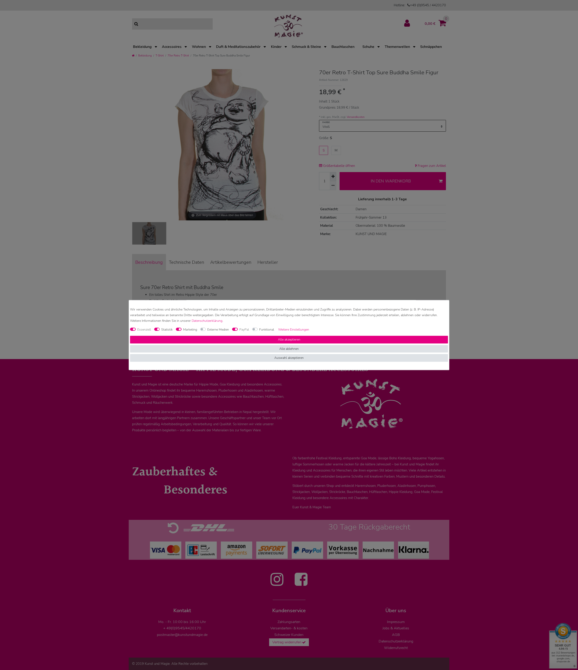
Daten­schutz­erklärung (207, 321)
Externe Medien (218, 329)
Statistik (167, 329)
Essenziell (144, 329)
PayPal (244, 329)
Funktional (266, 329)
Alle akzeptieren (289, 340)
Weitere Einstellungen (293, 329)
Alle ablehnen (289, 349)
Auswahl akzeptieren (289, 358)
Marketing (190, 329)
